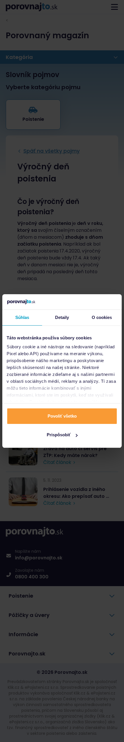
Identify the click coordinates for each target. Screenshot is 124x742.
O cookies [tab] (102, 317)
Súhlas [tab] (22, 317)
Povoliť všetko (62, 416)
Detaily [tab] (62, 317)
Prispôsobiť (59, 434)
